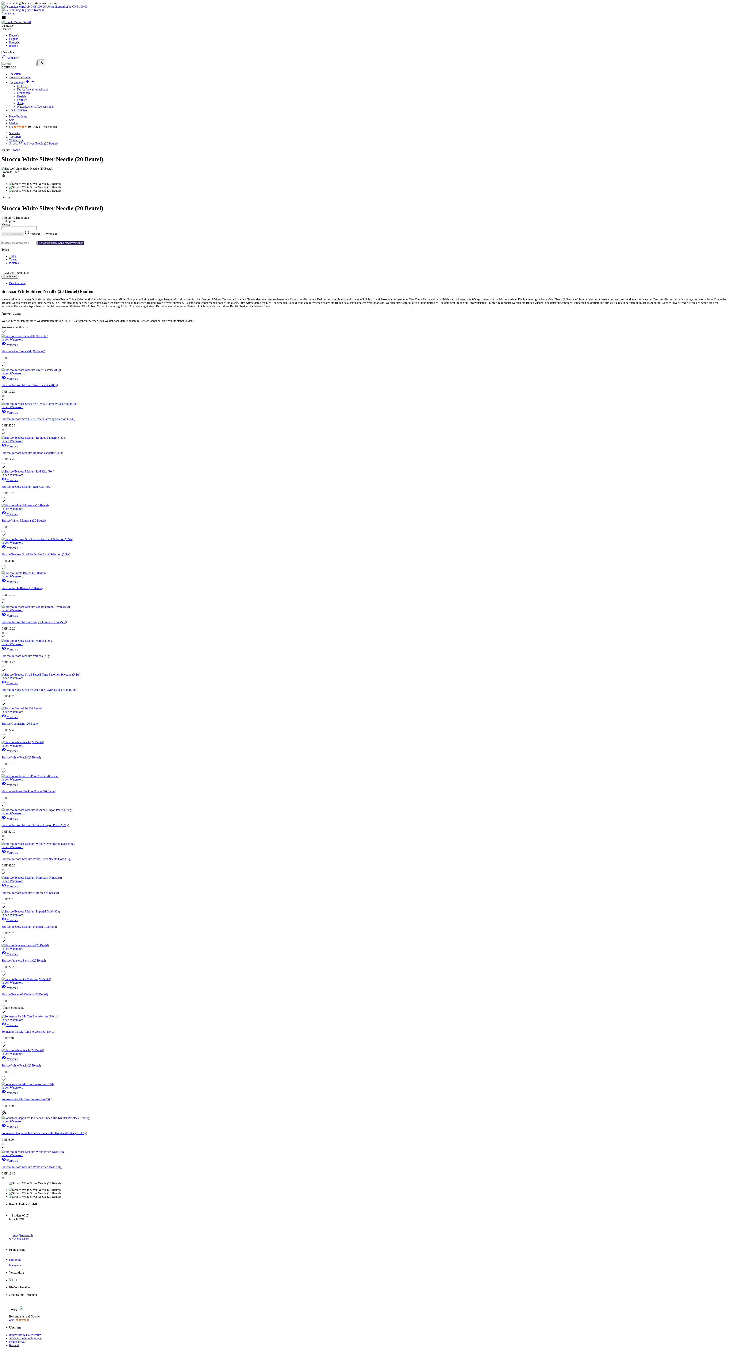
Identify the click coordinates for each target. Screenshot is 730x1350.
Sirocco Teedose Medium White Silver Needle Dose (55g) (36, 859)
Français (14, 42)
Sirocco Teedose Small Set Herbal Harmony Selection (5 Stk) (38, 419)
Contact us (8, 13)
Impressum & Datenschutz (25, 1334)
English (13, 38)
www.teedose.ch (19, 1238)
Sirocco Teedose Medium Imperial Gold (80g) (29, 926)
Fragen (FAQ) (17, 1341)
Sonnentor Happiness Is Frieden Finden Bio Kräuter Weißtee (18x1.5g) (44, 1133)
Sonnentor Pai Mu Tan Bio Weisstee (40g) (27, 1099)
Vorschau (10, 344)
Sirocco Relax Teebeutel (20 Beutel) (23, 351)
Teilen (13, 256)
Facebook (15, 1259)
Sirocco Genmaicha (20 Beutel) (20, 723)
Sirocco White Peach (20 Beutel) (21, 757)
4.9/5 (12, 1319)
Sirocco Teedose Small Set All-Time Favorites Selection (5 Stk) (39, 689)
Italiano (13, 45)
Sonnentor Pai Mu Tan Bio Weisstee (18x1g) (28, 1031)
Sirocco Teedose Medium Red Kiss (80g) (26, 486)
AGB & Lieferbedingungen (25, 1338)
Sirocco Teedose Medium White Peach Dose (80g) (32, 1167)
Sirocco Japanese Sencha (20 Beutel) (24, 960)
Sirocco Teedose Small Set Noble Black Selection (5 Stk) (36, 554)
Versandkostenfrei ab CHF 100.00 (66, 6)
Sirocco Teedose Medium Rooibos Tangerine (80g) (32, 452)
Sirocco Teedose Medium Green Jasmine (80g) (30, 385)
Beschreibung (17, 283)
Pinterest (14, 262)
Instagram (15, 1265)
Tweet (13, 259)
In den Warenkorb (12, 234)
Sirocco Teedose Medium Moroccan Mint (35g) (30, 892)
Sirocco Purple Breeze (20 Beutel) (22, 588)
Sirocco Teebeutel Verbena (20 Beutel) (25, 994)
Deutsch (14, 35)
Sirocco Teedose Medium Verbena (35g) (26, 656)
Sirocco (15, 150)
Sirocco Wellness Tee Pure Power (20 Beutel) (29, 791)
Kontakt (38, 10)
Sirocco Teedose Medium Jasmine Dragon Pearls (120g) (35, 825)
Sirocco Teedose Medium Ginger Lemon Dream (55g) (34, 622)
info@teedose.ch (23, 1235)
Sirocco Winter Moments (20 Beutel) (24, 520)
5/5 (11, 126)
